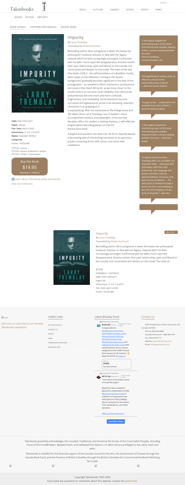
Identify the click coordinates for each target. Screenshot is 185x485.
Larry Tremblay (79, 42)
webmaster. (131, 481)
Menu (82, 9)
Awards (114, 9)
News (159, 9)
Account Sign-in (55, 325)
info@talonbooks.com (160, 344)
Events (144, 9)
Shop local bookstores (22, 183)
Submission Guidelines (57, 343)
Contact (163, 3)
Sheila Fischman (91, 46)
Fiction (29, 17)
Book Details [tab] (18, 27)
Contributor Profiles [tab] (43, 27)
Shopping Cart (54, 347)
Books (130, 9)
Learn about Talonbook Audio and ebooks (37, 179)
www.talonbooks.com (162, 341)
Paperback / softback (30, 166)
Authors (98, 9)
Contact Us (53, 329)
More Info (170, 232)
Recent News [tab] (68, 27)
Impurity (42, 17)
